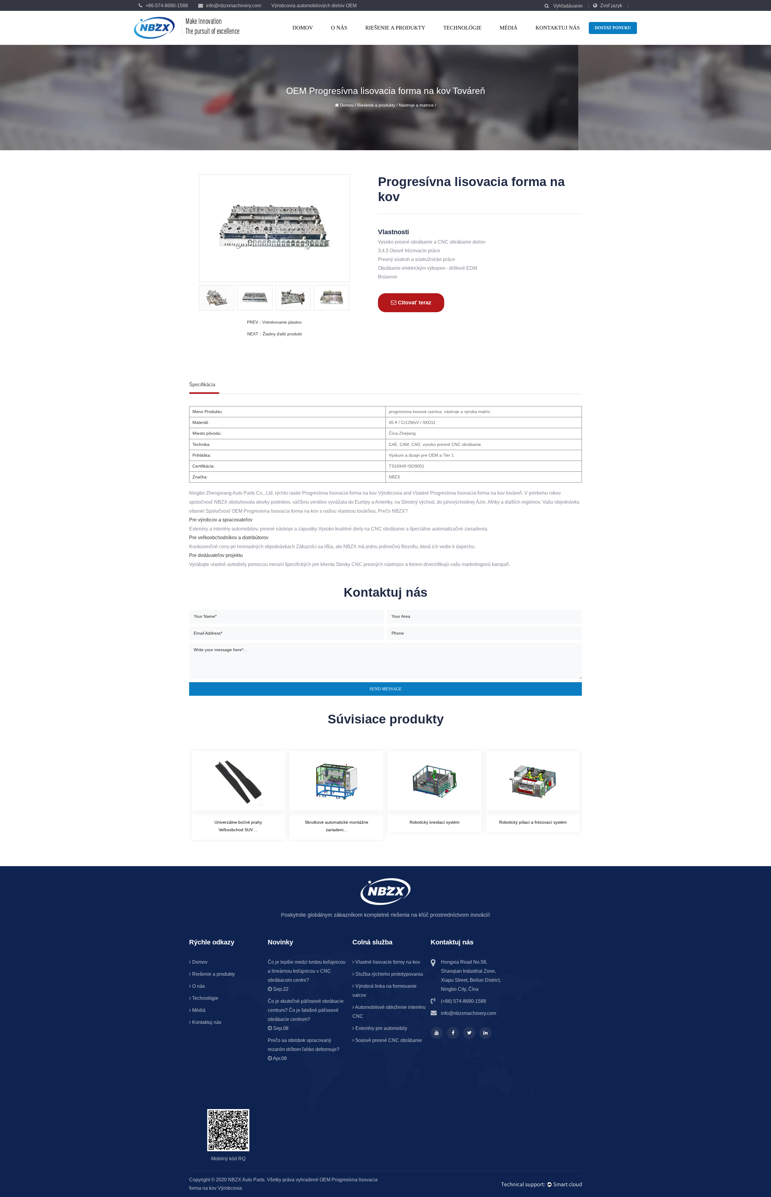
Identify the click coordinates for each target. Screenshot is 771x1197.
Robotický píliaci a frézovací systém (435, 822)
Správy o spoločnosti (523, 35)
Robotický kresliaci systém (336, 822)
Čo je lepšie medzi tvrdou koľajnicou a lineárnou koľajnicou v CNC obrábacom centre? (306, 971)
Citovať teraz (413, 303)
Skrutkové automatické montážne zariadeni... (238, 826)
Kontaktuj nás (557, 28)
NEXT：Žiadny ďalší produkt (274, 333)
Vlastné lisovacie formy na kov (387, 962)
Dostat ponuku (613, 28)
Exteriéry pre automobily (380, 1028)
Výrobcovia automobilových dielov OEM (314, 5)
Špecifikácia (202, 384)
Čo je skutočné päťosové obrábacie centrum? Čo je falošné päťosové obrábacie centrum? (306, 1010)
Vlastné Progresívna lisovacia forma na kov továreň (467, 493)
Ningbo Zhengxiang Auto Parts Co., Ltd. (231, 493)
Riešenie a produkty (395, 28)
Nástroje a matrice (416, 105)
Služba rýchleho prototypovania (388, 974)
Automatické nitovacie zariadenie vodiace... (532, 826)
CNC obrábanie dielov (390, 34)
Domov (302, 28)
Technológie (462, 28)
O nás (339, 28)
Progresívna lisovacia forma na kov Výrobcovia (352, 493)
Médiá (508, 28)
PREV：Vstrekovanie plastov (274, 322)
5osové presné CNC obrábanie (388, 1040)
